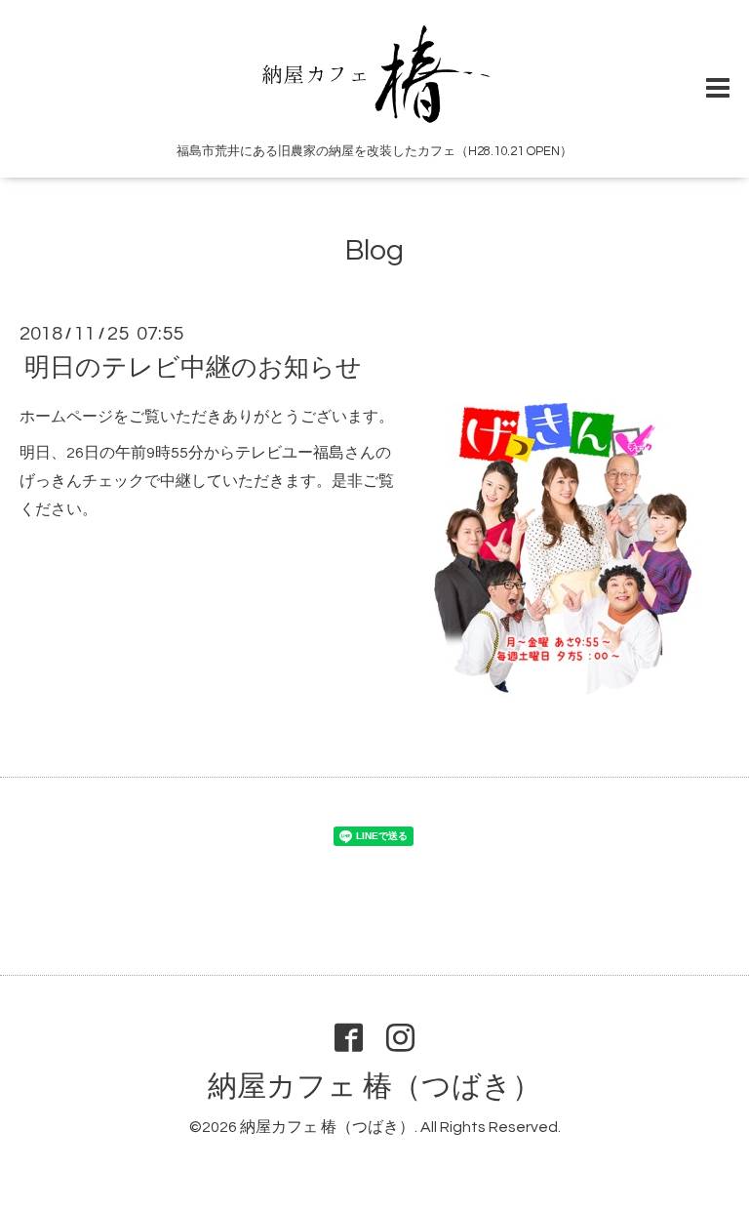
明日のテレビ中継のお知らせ (193, 368)
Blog (374, 250)
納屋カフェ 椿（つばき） (374, 1086)
